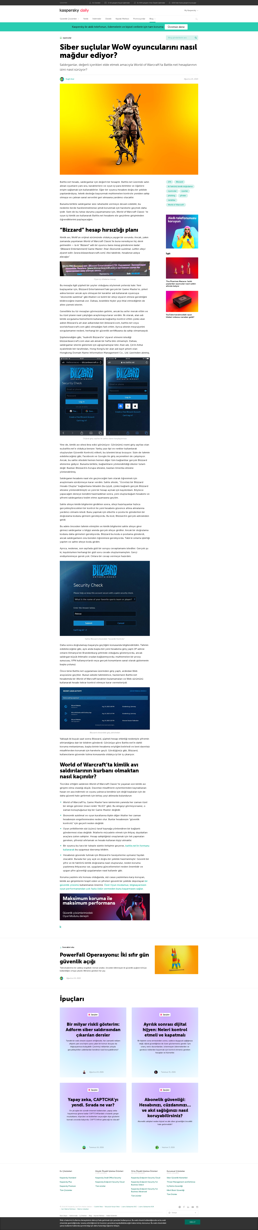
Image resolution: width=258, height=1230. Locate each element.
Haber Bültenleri (111, 1216)
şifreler (183, 195)
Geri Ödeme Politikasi (68, 1209)
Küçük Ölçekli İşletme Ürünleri (109, 1171)
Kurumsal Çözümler (176, 1171)
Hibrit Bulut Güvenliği (175, 1190)
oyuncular (66, 38)
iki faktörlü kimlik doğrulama (180, 186)
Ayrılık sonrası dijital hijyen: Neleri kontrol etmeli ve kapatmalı (165, 1030)
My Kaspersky (190, 10)
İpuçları (94, 1015)
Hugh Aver (70, 79)
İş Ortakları (83, 1216)
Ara (195, 37)
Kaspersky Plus (66, 1182)
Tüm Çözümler (66, 1190)
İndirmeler (97, 19)
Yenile (85, 19)
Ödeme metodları (83, 1209)
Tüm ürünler (100, 1186)
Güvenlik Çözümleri (68, 19)
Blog (151, 19)
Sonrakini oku (68, 947)
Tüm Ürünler (172, 1194)
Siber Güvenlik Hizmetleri (177, 1178)
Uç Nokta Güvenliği (175, 1186)
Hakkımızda (73, 1216)
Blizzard (179, 182)
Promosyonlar (139, 19)
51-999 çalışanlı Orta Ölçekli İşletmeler (151, 3)
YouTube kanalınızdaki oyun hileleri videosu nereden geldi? (180, 316)
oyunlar (184, 191)
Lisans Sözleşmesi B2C (129, 1207)
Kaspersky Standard (68, 1178)
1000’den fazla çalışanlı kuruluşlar (184, 3)
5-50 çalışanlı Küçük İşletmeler (119, 3)
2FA (169, 182)
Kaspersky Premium (68, 1186)
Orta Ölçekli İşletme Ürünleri (144, 1171)
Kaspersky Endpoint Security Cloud (109, 1182)
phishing (171, 195)
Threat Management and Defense (181, 1182)
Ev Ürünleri (96, 3)
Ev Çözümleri (66, 1171)
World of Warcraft (176, 205)
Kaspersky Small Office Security (108, 1178)
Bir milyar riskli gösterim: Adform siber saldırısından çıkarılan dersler (93, 1030)
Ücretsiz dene (176, 27)
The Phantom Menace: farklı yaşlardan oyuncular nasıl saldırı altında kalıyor (181, 283)
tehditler (171, 200)
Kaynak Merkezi (122, 19)
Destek (108, 19)
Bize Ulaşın (63, 1216)
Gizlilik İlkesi (98, 1207)
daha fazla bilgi (100, 1226)
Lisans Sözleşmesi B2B (146, 1207)
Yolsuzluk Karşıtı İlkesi (112, 1207)
